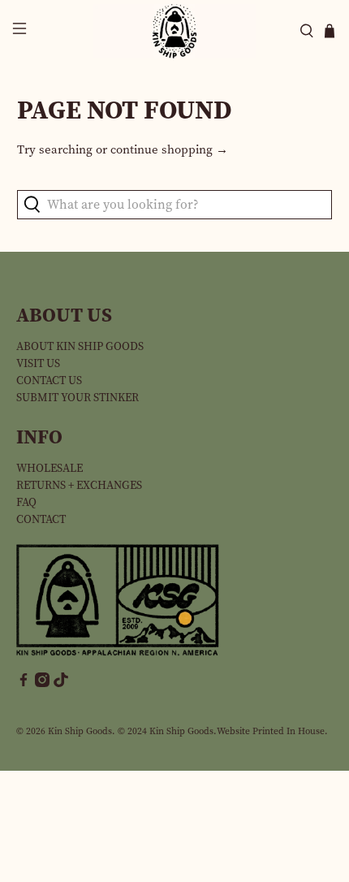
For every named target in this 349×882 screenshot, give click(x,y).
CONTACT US (49, 380)
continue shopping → (169, 149)
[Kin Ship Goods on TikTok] (61, 683)
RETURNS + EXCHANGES (79, 485)
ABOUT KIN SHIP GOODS (80, 346)
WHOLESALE (49, 468)
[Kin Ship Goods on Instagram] (42, 683)
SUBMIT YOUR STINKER (77, 397)
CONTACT (41, 519)
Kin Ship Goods (80, 730)
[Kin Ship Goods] (175, 31)
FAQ (26, 502)
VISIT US (38, 363)
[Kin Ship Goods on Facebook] (23, 683)
